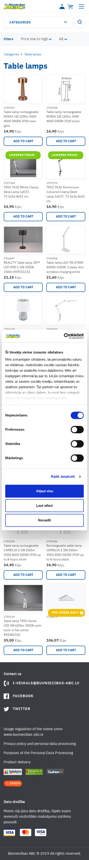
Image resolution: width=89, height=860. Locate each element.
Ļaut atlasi (44, 505)
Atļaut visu (44, 491)
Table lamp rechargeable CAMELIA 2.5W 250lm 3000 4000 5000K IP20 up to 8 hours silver (22, 552)
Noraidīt (44, 520)
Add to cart (23, 141)
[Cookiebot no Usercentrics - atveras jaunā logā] (64, 336)
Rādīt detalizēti (63, 476)
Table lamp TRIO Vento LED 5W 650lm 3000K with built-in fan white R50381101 (22, 628)
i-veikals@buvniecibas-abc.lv (46, 683)
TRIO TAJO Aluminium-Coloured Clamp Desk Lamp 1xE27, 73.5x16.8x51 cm (65, 194)
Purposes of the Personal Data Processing (38, 753)
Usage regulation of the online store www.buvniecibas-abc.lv (33, 732)
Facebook (23, 696)
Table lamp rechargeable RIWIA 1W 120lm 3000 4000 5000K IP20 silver (63, 116)
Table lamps (32, 54)
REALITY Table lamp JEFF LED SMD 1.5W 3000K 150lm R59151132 (22, 267)
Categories (20, 22)
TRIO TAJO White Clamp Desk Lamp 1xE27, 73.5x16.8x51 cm (21, 192)
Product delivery (17, 762)
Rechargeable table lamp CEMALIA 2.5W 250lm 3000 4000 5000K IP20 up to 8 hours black (65, 552)
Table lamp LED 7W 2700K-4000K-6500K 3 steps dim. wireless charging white (65, 267)
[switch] (77, 429)
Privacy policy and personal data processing (40, 744)
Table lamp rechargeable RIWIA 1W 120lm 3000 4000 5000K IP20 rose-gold (21, 118)
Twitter (21, 709)
